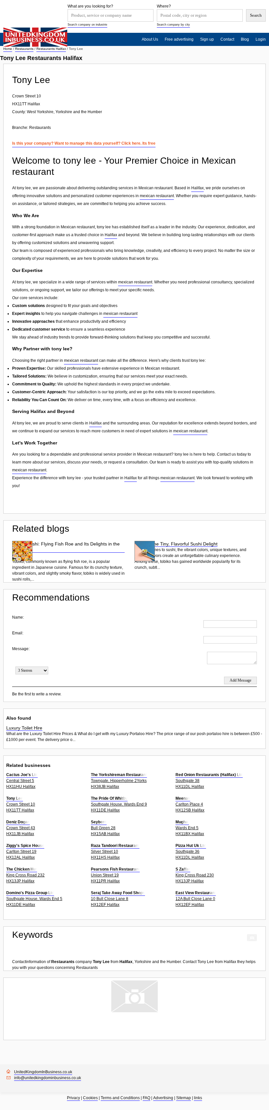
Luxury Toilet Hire (24, 727)
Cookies (90, 1098)
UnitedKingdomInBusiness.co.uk (43, 1072)
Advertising (163, 1098)
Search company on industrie (87, 24)
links (198, 1098)
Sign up (207, 39)
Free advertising (179, 39)
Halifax (197, 188)
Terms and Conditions (120, 1098)
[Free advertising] (35, 37)
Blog (245, 39)
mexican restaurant (157, 196)
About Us (150, 39)
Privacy (73, 1098)
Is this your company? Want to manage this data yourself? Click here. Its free (83, 143)
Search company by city (173, 24)
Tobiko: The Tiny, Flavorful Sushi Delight (175, 543)
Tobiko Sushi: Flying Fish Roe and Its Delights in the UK (66, 546)
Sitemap (183, 1098)
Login (261, 39)
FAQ (146, 1098)
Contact (227, 39)
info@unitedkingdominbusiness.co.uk (47, 1078)
